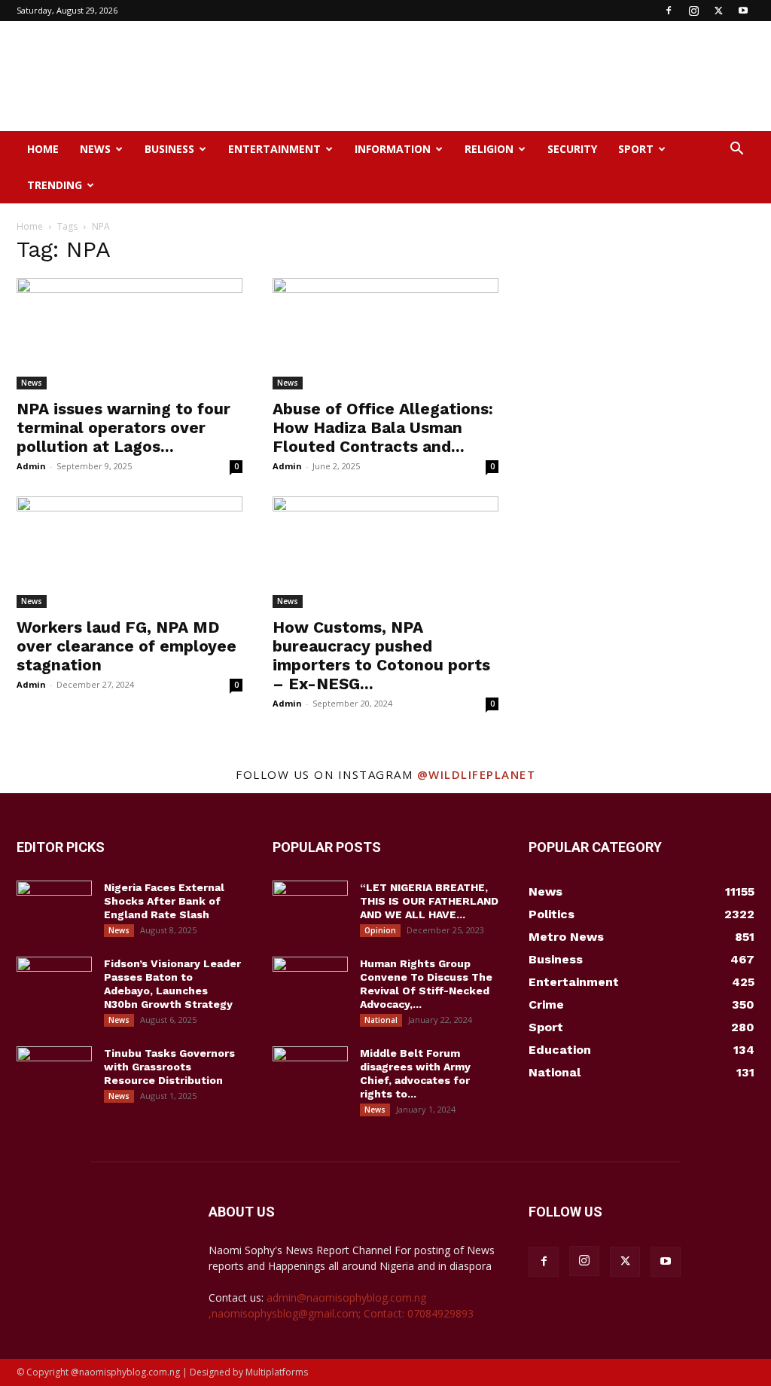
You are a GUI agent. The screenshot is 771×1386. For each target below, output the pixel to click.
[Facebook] (668, 10)
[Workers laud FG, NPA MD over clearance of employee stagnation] (129, 552)
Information (393, 149)
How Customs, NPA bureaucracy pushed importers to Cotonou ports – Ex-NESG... (381, 655)
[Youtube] (743, 10)
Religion (489, 149)
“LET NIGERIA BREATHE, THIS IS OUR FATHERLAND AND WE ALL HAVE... (429, 900)
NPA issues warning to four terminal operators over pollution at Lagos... (123, 427)
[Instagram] (693, 10)
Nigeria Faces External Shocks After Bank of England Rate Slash (164, 900)
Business (169, 149)
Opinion (380, 930)
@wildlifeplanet (476, 774)
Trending (54, 185)
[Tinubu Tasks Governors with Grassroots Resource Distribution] (54, 1072)
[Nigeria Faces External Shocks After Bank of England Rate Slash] (54, 907)
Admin (31, 466)
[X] (718, 10)
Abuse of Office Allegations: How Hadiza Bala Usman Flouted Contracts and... (383, 427)
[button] (736, 150)
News (95, 149)
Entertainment (274, 149)
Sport (636, 149)
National (381, 1020)
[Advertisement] (480, 76)
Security (572, 149)
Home (43, 149)
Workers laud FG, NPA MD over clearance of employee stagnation (126, 646)
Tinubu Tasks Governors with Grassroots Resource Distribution (169, 1066)
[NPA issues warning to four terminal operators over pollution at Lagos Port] (129, 333)
